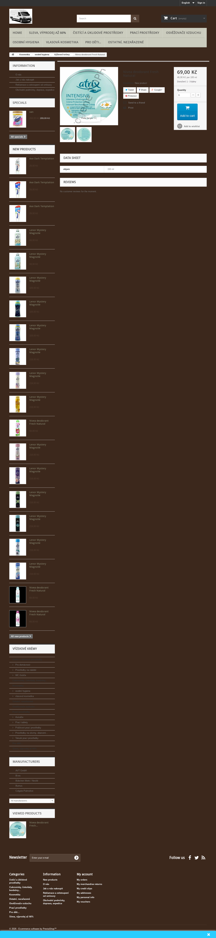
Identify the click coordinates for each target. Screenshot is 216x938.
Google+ (158, 90)
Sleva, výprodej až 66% (47, 33)
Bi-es (18, 775)
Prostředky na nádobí (25, 670)
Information (24, 66)
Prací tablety (21, 722)
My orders (82, 879)
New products (24, 149)
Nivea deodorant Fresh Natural (39, 422)
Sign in (201, 3)
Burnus (18, 786)
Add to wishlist (191, 126)
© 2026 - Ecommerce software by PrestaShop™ (33, 929)
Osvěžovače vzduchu (183, 33)
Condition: (128, 83)
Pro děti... (93, 42)
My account (85, 874)
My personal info (85, 897)
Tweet (130, 90)
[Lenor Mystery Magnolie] (17, 237)
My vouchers (83, 901)
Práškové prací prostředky (28, 727)
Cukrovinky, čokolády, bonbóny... (29, 680)
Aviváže (19, 717)
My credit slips (84, 888)
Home (17, 33)
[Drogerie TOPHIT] (40, 16)
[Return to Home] (13, 55)
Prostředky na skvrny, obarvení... (31, 733)
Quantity (181, 90)
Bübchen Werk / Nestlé (26, 780)
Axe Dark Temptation (41, 158)
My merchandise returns (89, 884)
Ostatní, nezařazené (126, 42)
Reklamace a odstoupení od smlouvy (33, 85)
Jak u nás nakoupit (24, 79)
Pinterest (132, 96)
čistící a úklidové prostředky (98, 33)
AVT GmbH (21, 770)
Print (130, 107)
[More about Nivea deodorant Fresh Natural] (17, 829)
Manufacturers (26, 761)
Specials (19, 103)
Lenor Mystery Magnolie (37, 232)
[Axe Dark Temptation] (17, 165)
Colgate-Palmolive (24, 791)
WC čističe (20, 675)
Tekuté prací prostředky (26, 738)
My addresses (84, 893)
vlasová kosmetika (62, 42)
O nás (18, 74)
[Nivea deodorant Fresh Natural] (17, 428)
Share (143, 90)
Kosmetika (17, 685)
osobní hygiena (26, 42)
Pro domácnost (22, 664)
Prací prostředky (144, 33)
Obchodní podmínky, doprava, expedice (34, 90)
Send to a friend (136, 102)
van (31, 111)
